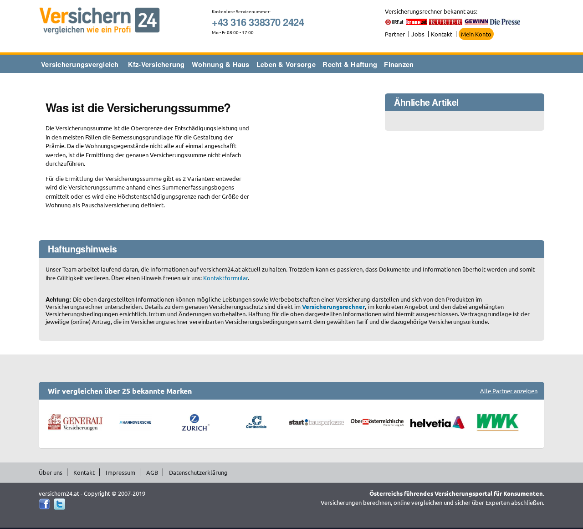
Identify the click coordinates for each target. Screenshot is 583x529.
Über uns (50, 472)
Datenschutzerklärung (198, 472)
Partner (395, 34)
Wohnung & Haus (221, 64)
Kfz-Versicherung (156, 64)
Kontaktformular (225, 278)
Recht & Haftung (349, 64)
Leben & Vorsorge (286, 64)
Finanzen (399, 64)
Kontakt (441, 34)
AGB (152, 472)
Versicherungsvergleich (80, 64)
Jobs (417, 34)
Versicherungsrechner (333, 306)
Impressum (120, 472)
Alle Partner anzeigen (508, 391)
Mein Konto (476, 34)
